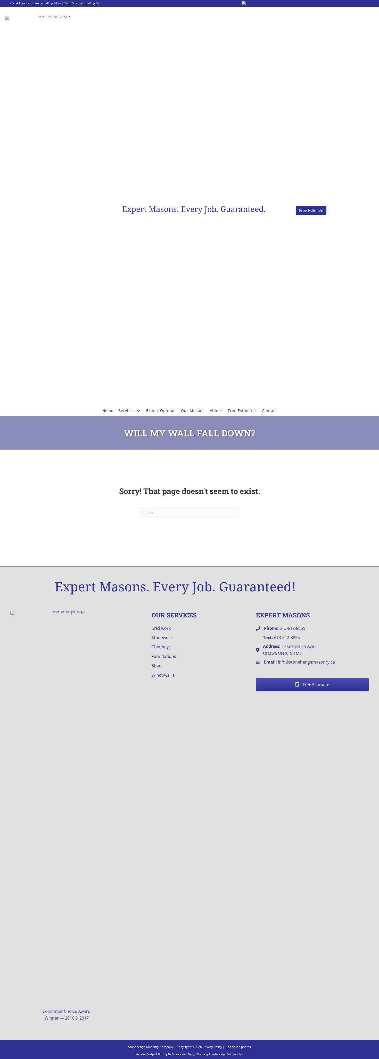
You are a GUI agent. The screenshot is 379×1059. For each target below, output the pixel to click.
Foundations (164, 656)
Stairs (157, 665)
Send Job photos (239, 1047)
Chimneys (161, 647)
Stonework (162, 637)
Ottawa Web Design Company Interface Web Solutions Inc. (208, 1054)
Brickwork (161, 628)
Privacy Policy (212, 1047)
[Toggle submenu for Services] (138, 410)
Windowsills (163, 675)
